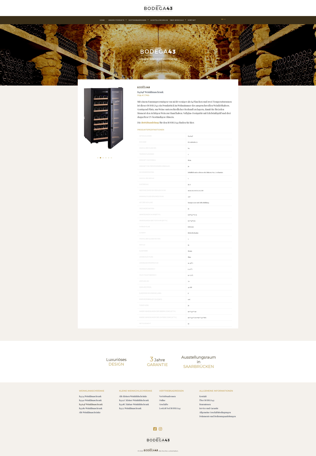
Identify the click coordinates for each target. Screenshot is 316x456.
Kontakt (192, 20)
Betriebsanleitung (150, 122)
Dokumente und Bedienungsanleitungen (217, 416)
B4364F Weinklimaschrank (91, 404)
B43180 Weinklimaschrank (90, 408)
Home (102, 20)
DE (222, 19)
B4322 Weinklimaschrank (130, 408)
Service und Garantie (208, 408)
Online (162, 400)
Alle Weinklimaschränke (89, 412)
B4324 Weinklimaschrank (90, 396)
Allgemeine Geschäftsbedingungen (215, 412)
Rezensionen (205, 404)
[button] (97, 157)
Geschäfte (163, 404)
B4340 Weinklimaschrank (90, 400)
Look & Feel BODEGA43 (170, 408)
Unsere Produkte (116, 20)
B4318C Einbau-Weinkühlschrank (134, 404)
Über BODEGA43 (177, 20)
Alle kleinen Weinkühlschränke (133, 396)
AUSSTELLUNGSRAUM (159, 20)
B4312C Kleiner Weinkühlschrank (134, 400)
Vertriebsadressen (137, 20)
